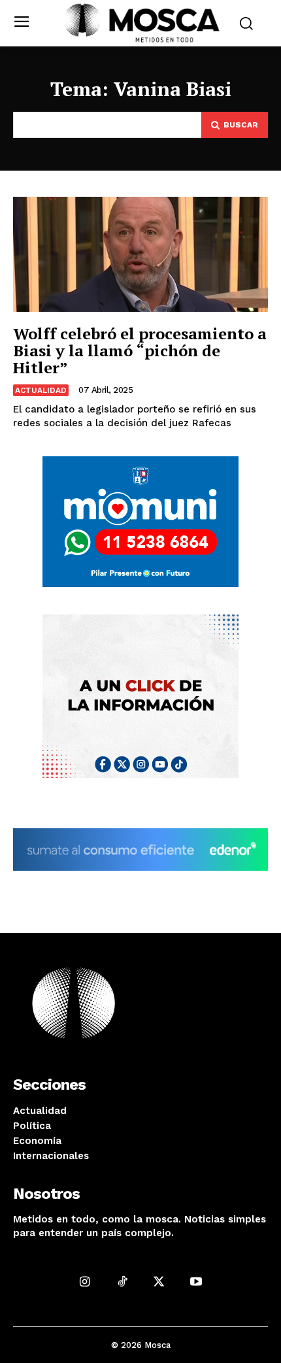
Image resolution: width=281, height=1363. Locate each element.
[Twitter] (159, 1281)
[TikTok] (122, 1281)
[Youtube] (196, 1281)
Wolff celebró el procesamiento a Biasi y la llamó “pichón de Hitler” (140, 351)
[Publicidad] (140, 521)
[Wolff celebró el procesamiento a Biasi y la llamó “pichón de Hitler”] (140, 254)
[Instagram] (84, 1281)
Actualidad (41, 390)
